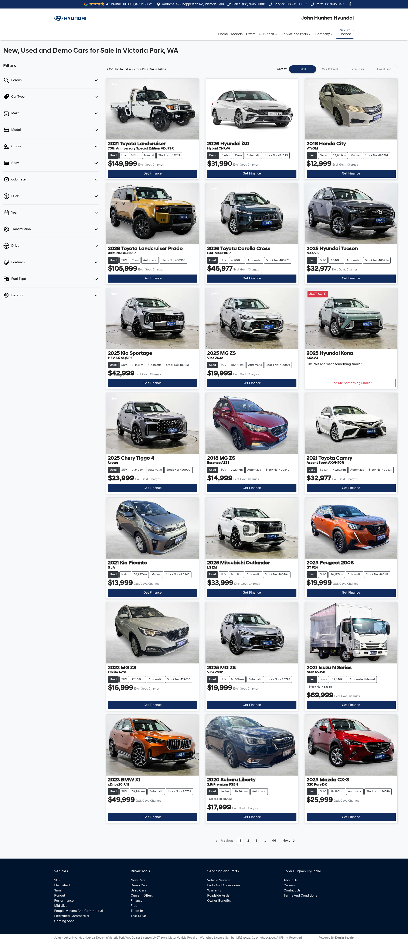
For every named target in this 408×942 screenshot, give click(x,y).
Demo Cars (139, 885)
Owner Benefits (219, 901)
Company (322, 34)
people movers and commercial (78, 911)
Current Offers (142, 895)
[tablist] (343, 69)
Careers (290, 885)
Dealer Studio (344, 937)
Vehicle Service (218, 880)
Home (223, 34)
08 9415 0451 (335, 4)
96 (274, 840)
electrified (62, 885)
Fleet (135, 906)
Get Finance (152, 173)
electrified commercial (71, 916)
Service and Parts (295, 34)
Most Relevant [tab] (330, 69)
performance (64, 901)
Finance (345, 34)
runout (59, 895)
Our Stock (266, 34)
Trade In (137, 911)
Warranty (214, 890)
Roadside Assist (219, 895)
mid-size (60, 906)
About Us (291, 880)
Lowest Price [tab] (384, 69)
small (58, 890)
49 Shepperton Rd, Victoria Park (200, 4)
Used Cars (138, 890)
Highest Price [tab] (357, 69)
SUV (57, 880)
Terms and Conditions (300, 895)
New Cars (138, 880)
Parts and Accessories (223, 885)
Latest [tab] (302, 69)
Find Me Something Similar (351, 383)
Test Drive (138, 916)
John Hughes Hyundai (327, 18)
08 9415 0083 (297, 4)
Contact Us (292, 890)
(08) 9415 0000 (253, 4)
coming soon (64, 921)
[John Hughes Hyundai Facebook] (351, 4)
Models (237, 34)
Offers (250, 34)
